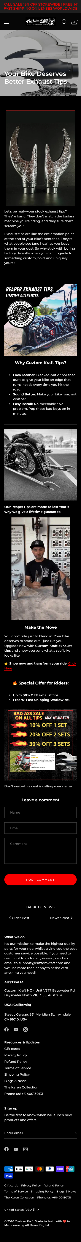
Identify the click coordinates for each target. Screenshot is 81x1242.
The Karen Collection (21, 1087)
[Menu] (7, 22)
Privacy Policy (15, 1055)
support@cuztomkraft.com (41, 963)
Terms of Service (17, 1068)
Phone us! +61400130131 (23, 1094)
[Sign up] (74, 1133)
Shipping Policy (17, 1074)
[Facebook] (6, 1029)
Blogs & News (15, 1081)
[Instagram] (25, 1029)
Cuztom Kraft (24, 1221)
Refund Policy (15, 1062)
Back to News (40, 907)
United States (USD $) (19, 1209)
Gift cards (12, 1049)
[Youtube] (16, 1029)
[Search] (64, 22)
